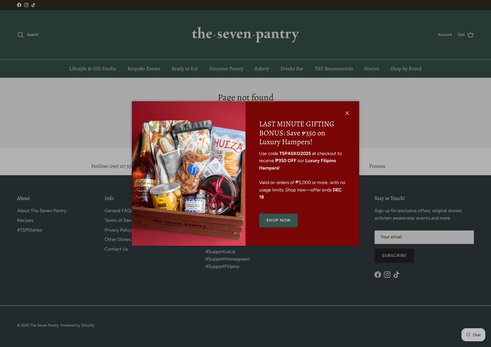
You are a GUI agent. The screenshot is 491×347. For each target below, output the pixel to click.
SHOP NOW (278, 220)
